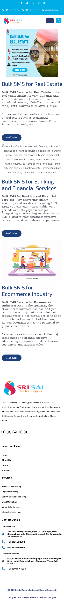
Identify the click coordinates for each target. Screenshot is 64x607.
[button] (12, 137)
